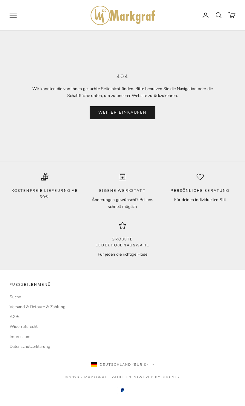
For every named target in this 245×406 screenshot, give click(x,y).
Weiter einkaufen (122, 112)
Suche (15, 297)
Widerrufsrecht (24, 326)
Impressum (20, 336)
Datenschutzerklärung (30, 346)
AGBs (15, 316)
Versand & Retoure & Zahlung (37, 307)
